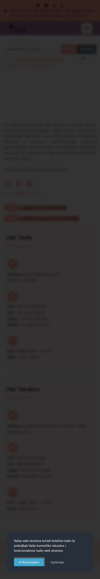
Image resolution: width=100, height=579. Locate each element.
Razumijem (30, 562)
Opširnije (57, 562)
